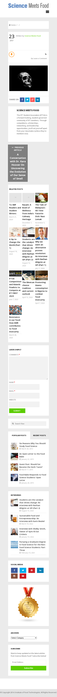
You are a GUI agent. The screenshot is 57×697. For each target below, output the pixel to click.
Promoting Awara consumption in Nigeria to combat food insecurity (41, 291)
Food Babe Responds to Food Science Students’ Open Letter (32, 477)
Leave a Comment (40, 58)
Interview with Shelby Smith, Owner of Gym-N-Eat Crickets (32, 531)
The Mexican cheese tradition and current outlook (28, 288)
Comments (14, 355)
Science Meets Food (33, 36)
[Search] (13, 423)
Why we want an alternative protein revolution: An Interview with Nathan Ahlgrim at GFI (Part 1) (41, 253)
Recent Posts (39, 435)
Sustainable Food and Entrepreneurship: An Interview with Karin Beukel (32, 518)
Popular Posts (19, 435)
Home (13, 25)
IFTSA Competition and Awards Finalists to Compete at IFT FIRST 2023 (15, 287)
